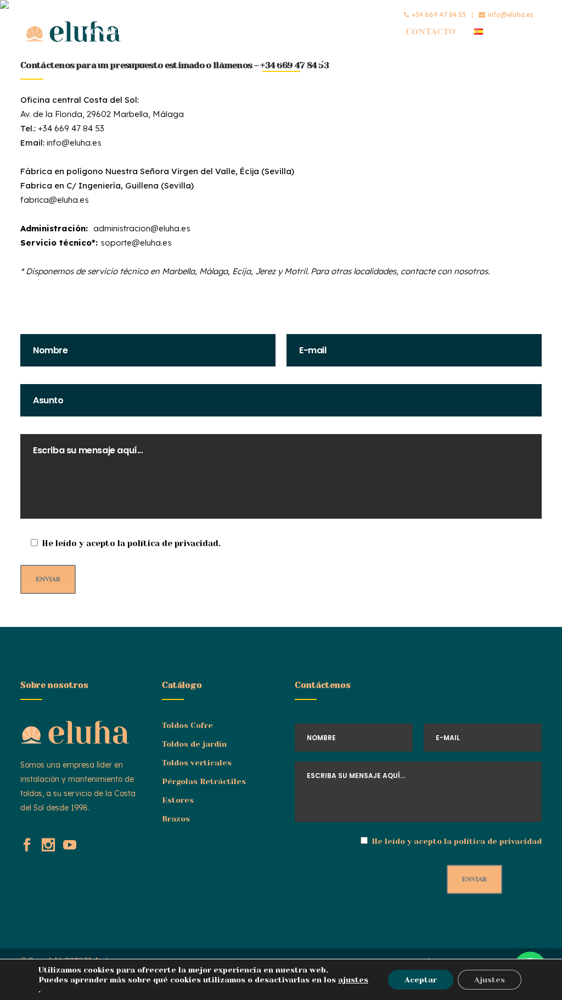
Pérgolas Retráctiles (204, 781)
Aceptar (420, 979)
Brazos (176, 818)
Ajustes (489, 979)
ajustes (353, 979)
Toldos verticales (197, 762)
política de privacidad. (174, 543)
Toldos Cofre (187, 725)
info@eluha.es (510, 14)
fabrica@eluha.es (54, 200)
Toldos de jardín (194, 744)
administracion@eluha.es (141, 228)
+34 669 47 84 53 (439, 14)
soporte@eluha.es (136, 242)
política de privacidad (498, 841)
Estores (178, 800)
